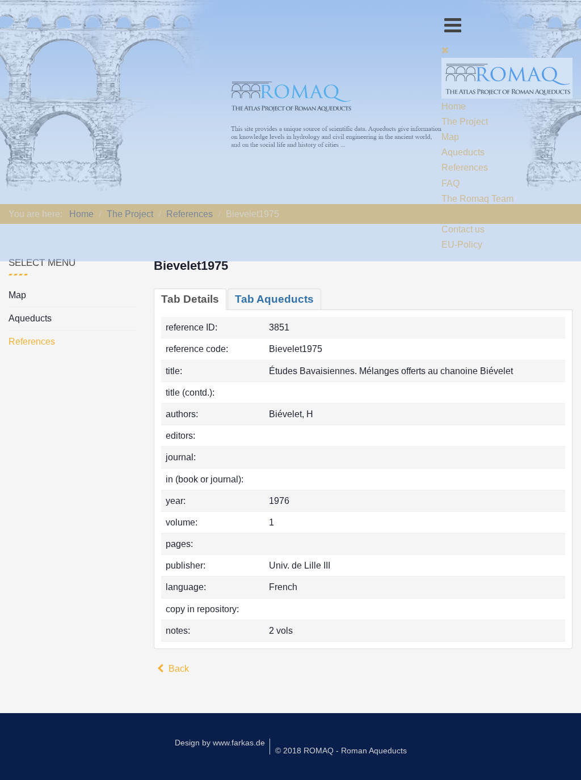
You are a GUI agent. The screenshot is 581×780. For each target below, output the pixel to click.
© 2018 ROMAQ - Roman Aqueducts (341, 750)
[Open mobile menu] (452, 25)
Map (17, 295)
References (32, 341)
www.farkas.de (239, 742)
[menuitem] (453, 106)
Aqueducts (30, 318)
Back (177, 668)
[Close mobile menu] (445, 50)
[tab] (190, 299)
